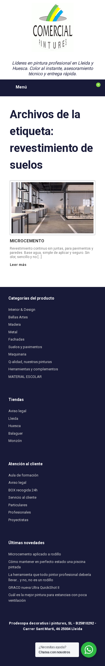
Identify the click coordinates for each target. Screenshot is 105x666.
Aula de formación (23, 475)
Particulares (17, 505)
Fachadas (16, 339)
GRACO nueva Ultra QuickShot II (33, 587)
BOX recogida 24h (23, 490)
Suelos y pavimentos (25, 347)
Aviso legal (17, 411)
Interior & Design (21, 309)
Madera (14, 324)
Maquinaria (17, 354)
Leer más (18, 265)
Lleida (13, 418)
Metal (12, 332)
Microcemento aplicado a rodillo (34, 554)
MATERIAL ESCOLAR (25, 377)
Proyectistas (18, 520)
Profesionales (19, 512)
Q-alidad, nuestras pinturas (30, 362)
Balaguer (15, 433)
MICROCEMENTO (27, 240)
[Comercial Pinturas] (52, 27)
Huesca (14, 426)
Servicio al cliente (22, 497)
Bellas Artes (18, 317)
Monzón (15, 441)
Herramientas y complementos (33, 369)
